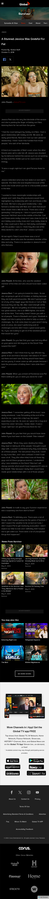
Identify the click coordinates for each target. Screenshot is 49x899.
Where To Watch (21, 821)
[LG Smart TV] (36, 773)
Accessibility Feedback (24, 829)
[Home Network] (34, 876)
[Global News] (15, 863)
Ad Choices (44, 897)
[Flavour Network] (15, 876)
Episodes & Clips (11, 23)
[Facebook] (4, 59)
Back (4, 32)
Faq (7, 821)
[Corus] (24, 848)
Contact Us (25, 799)
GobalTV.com (19, 102)
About (38, 23)
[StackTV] (14, 889)
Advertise (42, 814)
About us (12, 799)
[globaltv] (25, 4)
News (23, 23)
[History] (34, 863)
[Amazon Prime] (12, 766)
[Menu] (2, 4)
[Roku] (36, 766)
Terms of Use (25, 806)
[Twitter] (10, 59)
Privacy (37, 799)
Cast (30, 23)
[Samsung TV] (12, 773)
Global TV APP (37, 821)
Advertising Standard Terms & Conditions (18, 814)
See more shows (24, 674)
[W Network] (34, 889)
